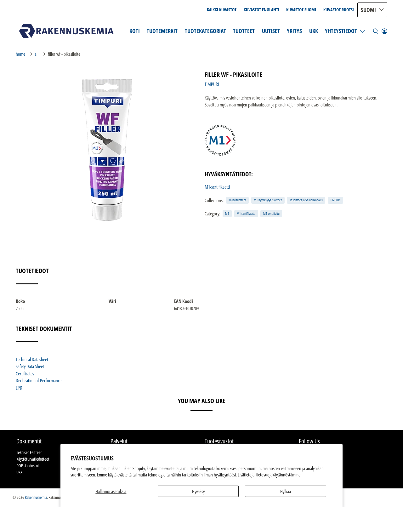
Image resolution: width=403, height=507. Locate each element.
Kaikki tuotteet (237, 199)
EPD (19, 388)
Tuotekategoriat (205, 31)
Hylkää (285, 491)
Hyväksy (198, 491)
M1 (227, 213)
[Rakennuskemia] (66, 31)
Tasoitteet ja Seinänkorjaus (306, 199)
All (36, 54)
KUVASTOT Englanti (261, 10)
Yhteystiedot (341, 31)
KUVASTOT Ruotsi (338, 10)
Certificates (25, 373)
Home (20, 54)
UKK (313, 31)
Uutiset (271, 31)
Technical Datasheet (32, 359)
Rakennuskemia (36, 497)
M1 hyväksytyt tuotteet (268, 199)
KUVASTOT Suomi (301, 10)
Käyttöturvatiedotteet (32, 459)
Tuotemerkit (162, 31)
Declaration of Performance (38, 380)
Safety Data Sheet (30, 366)
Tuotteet (244, 31)
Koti (134, 31)
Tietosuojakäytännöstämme (277, 474)
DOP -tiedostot (27, 466)
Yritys (294, 31)
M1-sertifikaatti (217, 187)
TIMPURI (212, 84)
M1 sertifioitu (271, 213)
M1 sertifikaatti (246, 213)
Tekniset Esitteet (29, 452)
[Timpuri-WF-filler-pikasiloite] (107, 150)
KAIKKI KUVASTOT (221, 10)
